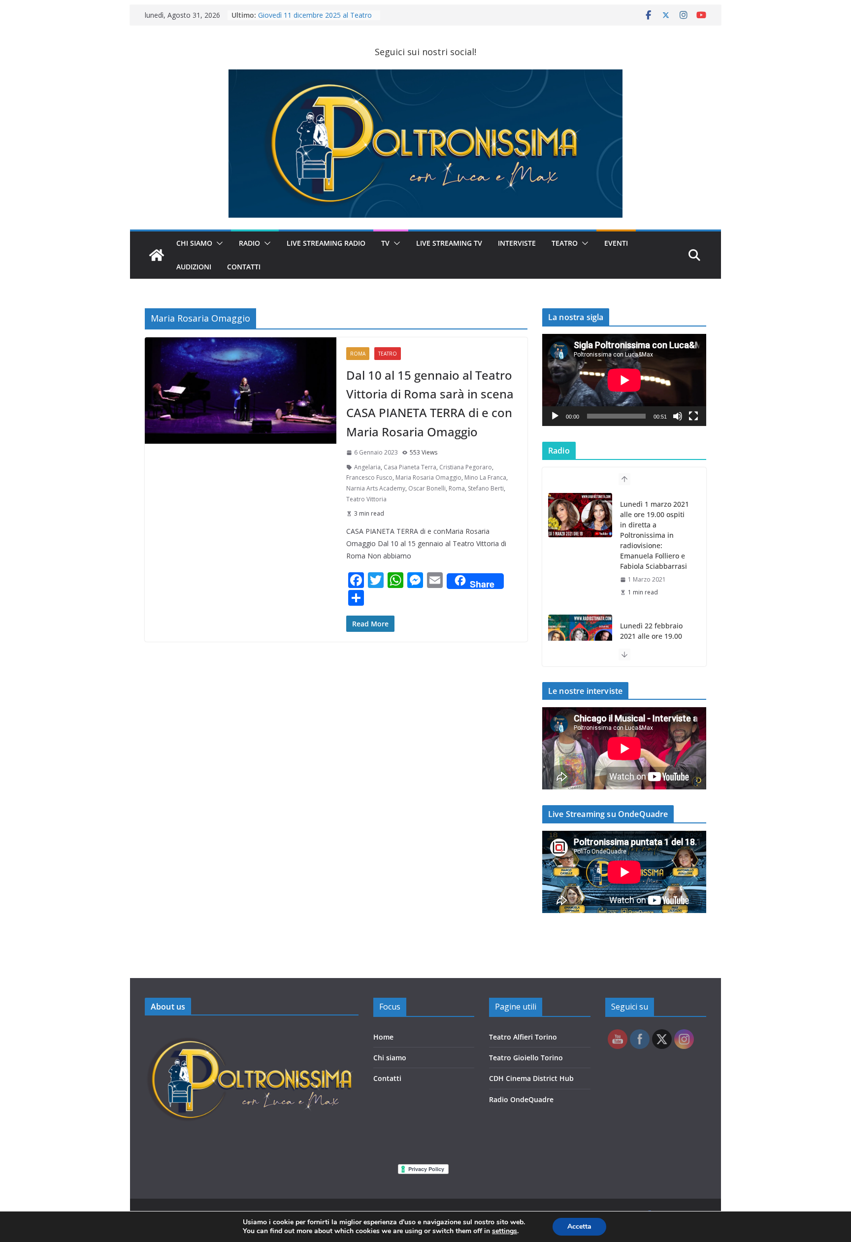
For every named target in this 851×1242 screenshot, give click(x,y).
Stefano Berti (486, 488)
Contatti (387, 1078)
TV (385, 243)
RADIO (249, 243)
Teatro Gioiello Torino (526, 1057)
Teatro (565, 243)
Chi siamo (389, 1057)
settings (504, 1231)
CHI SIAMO (194, 243)
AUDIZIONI (193, 266)
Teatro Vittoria (366, 499)
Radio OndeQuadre (521, 1099)
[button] (217, 243)
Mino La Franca (485, 477)
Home (383, 1037)
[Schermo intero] (693, 416)
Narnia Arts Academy (375, 488)
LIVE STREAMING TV (449, 243)
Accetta (579, 1226)
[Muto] (678, 416)
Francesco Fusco (369, 477)
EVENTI (616, 243)
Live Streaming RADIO (326, 243)
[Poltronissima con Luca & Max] (156, 255)
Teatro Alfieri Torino (523, 1037)
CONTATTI (244, 266)
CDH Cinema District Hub (531, 1078)
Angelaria (367, 467)
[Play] (555, 416)
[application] (624, 380)
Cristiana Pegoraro (465, 467)
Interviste (517, 243)
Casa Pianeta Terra (410, 467)
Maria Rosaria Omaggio (428, 477)
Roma (357, 353)
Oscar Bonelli (427, 488)
